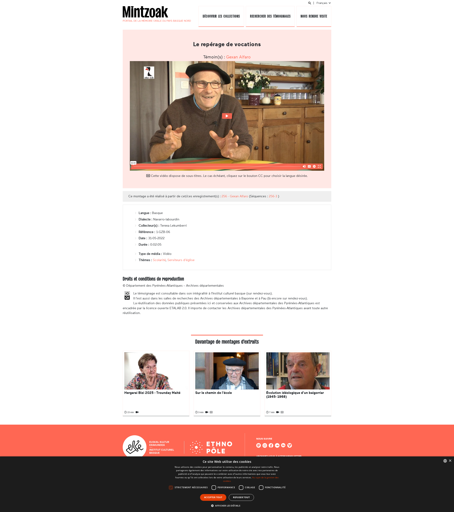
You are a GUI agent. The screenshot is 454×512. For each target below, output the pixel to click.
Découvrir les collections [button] (221, 16)
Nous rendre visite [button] (314, 16)
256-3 (273, 196)
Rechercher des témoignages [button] (270, 16)
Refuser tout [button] (241, 497)
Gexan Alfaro (238, 57)
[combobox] (445, 461)
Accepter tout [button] (213, 497)
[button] (227, 505)
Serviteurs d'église (181, 260)
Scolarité (159, 260)
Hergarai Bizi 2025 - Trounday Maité (152, 393)
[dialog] (227, 484)
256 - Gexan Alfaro (235, 196)
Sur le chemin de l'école (213, 393)
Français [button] (322, 2)
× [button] (450, 460)
